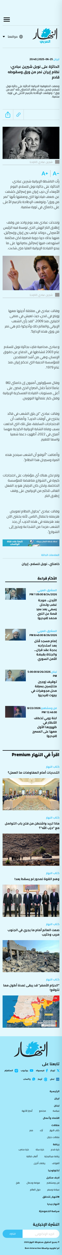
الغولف (55, 1163)
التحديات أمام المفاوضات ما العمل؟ (33, 772)
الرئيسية (54, 1091)
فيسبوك (40, 1070)
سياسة (56, 1111)
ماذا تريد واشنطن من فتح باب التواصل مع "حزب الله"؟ (32, 826)
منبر (31, 1130)
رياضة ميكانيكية (51, 1156)
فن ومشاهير (48, 708)
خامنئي (54, 564)
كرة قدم (55, 1149)
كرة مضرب (23, 1149)
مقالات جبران (53, 1137)
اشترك (12, 1233)
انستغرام (8, 1070)
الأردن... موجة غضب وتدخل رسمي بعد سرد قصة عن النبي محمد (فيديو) (46, 609)
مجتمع (42, 1111)
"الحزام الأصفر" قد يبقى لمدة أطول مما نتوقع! (31, 987)
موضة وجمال (33, 1182)
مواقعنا (13, 36)
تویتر (52, 1070)
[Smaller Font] (54, 173)
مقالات (55, 1125)
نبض (52, 1079)
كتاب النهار (52, 766)
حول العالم (35, 1189)
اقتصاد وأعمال (51, 1118)
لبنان (53, 671)
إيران (25, 564)
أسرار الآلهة (27, 1111)
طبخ (18, 1182)
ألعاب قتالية (32, 1156)
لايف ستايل (52, 1177)
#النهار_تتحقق (51, 1197)
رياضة (56, 1144)
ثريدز (40, 1079)
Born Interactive (33, 1248)
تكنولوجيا (53, 1170)
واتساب (26, 1079)
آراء (41, 1130)
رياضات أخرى (39, 1163)
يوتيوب (24, 1070)
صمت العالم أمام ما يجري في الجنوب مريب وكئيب (33, 932)
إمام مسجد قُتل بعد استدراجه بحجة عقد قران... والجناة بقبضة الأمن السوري (45, 650)
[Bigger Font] (44, 173)
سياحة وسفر (53, 1189)
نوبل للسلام (38, 564)
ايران (56, 59)
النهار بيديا (53, 1204)
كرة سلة (40, 1149)
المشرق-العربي (47, 590)
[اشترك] (31, 542)
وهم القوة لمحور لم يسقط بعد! (36, 879)
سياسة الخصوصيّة (49, 1211)
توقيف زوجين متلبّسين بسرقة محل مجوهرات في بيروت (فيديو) (44, 688)
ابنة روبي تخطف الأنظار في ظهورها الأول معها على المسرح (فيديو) (44, 727)
